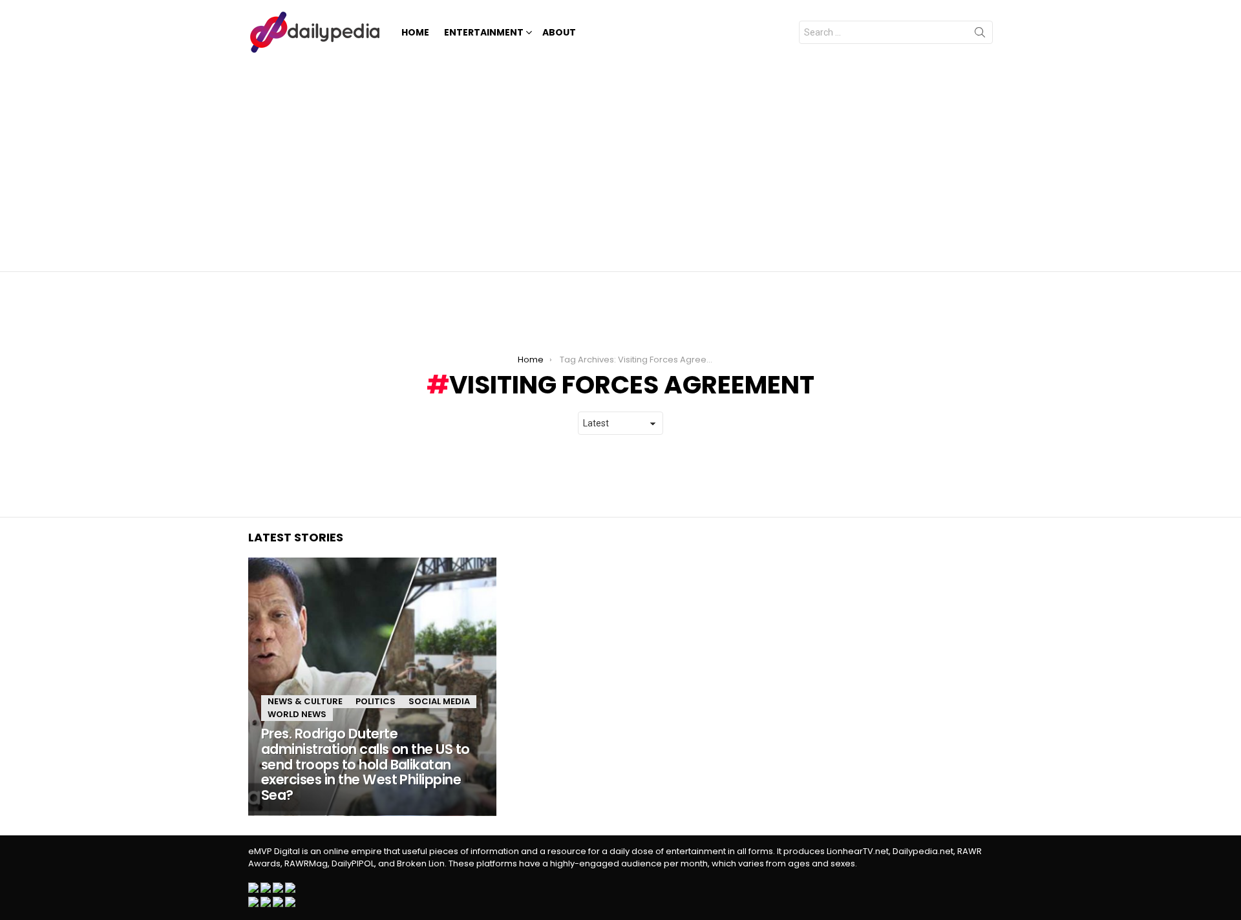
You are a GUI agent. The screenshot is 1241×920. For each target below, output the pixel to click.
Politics (375, 701)
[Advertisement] (620, 161)
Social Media (439, 701)
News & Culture (305, 701)
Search (980, 35)
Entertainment (484, 32)
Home (415, 32)
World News (297, 714)
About (559, 32)
